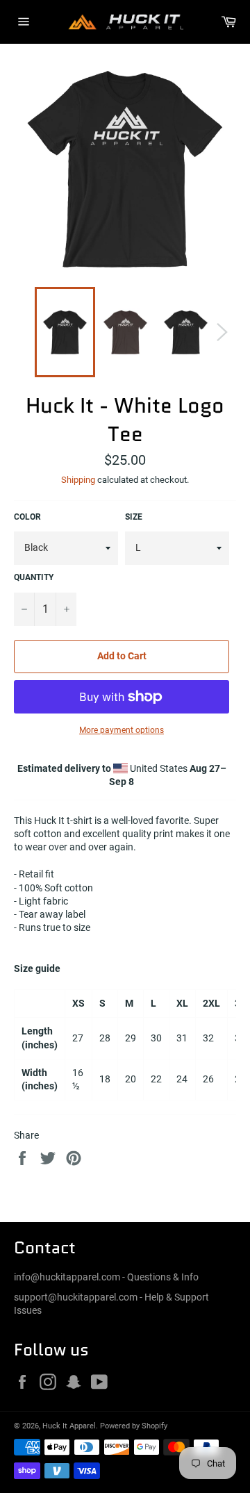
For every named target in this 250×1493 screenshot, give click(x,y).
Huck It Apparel (69, 1425)
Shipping (78, 480)
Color (27, 517)
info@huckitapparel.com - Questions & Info (106, 1276)
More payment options (121, 730)
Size (133, 517)
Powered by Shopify (133, 1425)
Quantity (33, 577)
